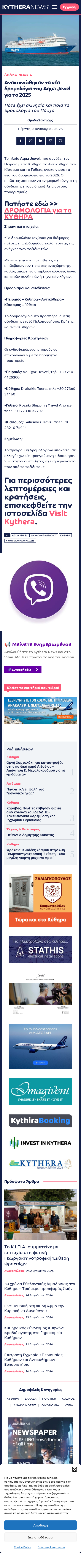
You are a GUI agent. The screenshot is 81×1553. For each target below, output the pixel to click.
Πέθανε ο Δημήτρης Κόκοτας (30, 835)
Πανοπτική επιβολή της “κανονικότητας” (25, 791)
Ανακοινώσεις (14, 1271)
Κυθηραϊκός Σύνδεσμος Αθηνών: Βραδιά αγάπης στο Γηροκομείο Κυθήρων (34, 1333)
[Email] (50, 141)
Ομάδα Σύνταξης (40, 120)
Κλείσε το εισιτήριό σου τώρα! (33, 688)
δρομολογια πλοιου (44, 535)
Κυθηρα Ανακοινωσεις (20, 540)
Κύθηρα (12, 756)
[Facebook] (20, 141)
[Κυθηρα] (25, 7)
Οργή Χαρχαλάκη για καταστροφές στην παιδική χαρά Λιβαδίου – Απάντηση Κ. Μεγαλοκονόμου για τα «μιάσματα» (35, 768)
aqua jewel (19, 535)
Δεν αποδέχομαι (41, 1537)
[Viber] (60, 141)
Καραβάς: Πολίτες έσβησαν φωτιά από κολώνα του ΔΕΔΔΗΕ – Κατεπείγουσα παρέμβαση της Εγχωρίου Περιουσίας (33, 814)
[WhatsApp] (30, 141)
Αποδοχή (40, 1525)
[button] (74, 1469)
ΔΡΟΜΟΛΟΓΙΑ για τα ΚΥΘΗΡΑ (37, 213)
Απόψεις (13, 783)
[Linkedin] (40, 141)
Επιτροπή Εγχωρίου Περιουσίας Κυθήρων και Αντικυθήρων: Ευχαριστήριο (33, 1360)
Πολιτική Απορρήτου (51, 1547)
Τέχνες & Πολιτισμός (23, 829)
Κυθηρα (65, 535)
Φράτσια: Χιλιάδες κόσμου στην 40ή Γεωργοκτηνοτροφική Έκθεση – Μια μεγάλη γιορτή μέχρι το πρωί (35, 853)
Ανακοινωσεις (18, 74)
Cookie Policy (22, 1547)
